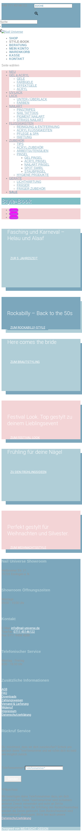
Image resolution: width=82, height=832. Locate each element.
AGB (4, 689)
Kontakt (16, 58)
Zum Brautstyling (25, 362)
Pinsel (22, 154)
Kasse (14, 55)
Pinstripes (26, 109)
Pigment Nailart (31, 116)
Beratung (18, 45)
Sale (13, 192)
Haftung (24, 137)
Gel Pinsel (33, 157)
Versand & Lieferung (15, 704)
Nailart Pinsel (36, 164)
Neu (12, 71)
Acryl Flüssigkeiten (34, 130)
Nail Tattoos (27, 113)
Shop (13, 38)
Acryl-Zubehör (30, 147)
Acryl (22, 89)
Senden (13, 779)
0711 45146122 (24, 632)
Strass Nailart (30, 120)
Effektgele (27, 85)
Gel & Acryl (19, 75)
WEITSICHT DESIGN (34, 828)
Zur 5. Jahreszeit (24, 258)
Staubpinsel (35, 171)
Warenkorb (19, 52)
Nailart (15, 106)
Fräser (23, 185)
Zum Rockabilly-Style (27, 327)
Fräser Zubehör (31, 188)
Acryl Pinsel (35, 161)
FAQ (4, 693)
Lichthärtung (29, 181)
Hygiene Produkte (33, 175)
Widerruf (7, 707)
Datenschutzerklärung (16, 715)
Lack (13, 96)
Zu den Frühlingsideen (28, 472)
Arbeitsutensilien (32, 150)
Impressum (9, 711)
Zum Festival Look (25, 437)
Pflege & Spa (28, 133)
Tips (20, 144)
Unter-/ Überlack (32, 99)
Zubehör (16, 140)
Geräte (15, 178)
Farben (23, 102)
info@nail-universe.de (25, 628)
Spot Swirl (33, 168)
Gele (21, 78)
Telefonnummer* (13, 768)
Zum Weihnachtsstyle (28, 547)
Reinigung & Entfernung (38, 126)
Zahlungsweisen (12, 700)
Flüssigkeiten (21, 123)
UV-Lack (16, 92)
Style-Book (19, 41)
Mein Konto (19, 48)
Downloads (9, 696)
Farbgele (25, 82)
